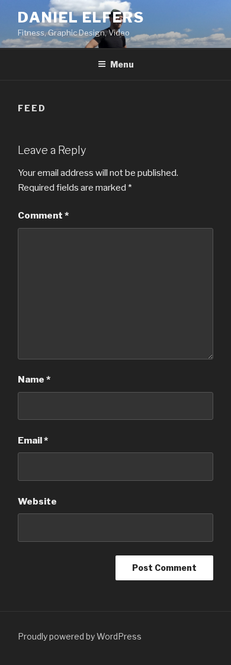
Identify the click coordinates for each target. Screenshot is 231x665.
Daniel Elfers (81, 17)
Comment (43, 215)
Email (33, 440)
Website (37, 501)
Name (34, 379)
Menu (122, 64)
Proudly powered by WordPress (80, 636)
